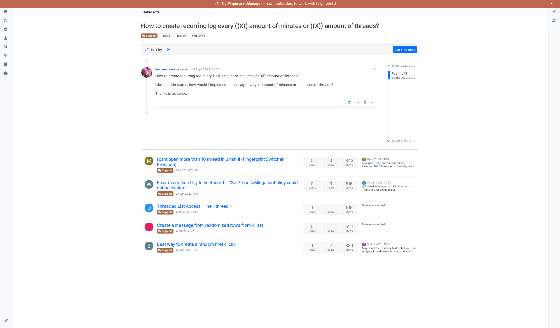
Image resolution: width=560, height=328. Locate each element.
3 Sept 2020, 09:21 (188, 249)
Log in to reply (405, 49)
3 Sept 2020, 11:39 (378, 244)
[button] (6, 320)
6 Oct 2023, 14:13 (378, 159)
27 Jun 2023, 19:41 (188, 193)
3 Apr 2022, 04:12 (187, 230)
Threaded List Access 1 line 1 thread (193, 206)
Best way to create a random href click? (196, 244)
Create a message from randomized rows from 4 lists (210, 225)
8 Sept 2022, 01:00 (206, 69)
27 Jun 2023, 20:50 (379, 182)
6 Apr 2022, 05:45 (187, 211)
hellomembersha (167, 69)
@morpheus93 (371, 163)
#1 (374, 69)
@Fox (365, 186)
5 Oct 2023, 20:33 (187, 170)
